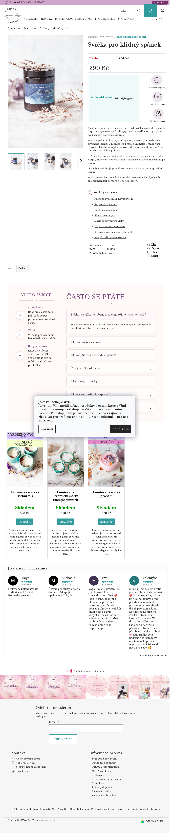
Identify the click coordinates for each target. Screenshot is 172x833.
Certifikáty (96, 783)
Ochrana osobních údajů (104, 766)
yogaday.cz (21, 770)
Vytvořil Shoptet (153, 820)
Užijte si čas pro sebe (106, 210)
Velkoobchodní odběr (103, 795)
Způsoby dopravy (101, 787)
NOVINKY (160, 2)
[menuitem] (31, 19)
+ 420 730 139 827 (24, 762)
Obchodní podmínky (103, 762)
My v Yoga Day (59, 808)
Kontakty (44, 808)
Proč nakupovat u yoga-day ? (107, 779)
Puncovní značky (100, 791)
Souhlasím (121, 429)
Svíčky (110, 245)
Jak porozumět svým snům (109, 226)
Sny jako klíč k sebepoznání (110, 237)
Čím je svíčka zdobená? (84, 368)
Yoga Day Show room (103, 758)
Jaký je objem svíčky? (83, 381)
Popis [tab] (10, 268)
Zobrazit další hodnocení (150, 655)
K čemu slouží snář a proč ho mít (113, 232)
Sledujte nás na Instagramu (88, 671)
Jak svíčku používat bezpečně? (89, 394)
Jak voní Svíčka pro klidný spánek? (92, 355)
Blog (71, 808)
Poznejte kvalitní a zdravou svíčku (113, 199)
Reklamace (97, 774)
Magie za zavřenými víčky (109, 221)
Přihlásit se (61, 739)
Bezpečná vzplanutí (105, 204)
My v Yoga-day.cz (100, 770)
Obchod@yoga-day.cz (27, 758)
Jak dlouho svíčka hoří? (84, 342)
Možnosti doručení (101, 97)
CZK (124, 10)
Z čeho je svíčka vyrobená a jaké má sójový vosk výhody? (108, 314)
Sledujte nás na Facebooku (30, 766)
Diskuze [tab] (22, 268)
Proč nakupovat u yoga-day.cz (107, 808)
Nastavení (47, 429)
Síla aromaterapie (104, 215)
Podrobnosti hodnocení (130, 36)
